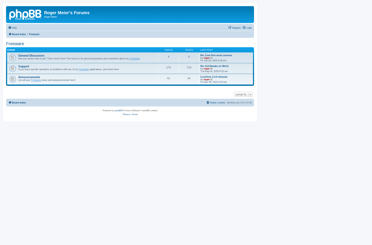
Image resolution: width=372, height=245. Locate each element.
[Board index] (25, 14)
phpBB (118, 110)
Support (23, 66)
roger (207, 58)
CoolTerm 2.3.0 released (213, 77)
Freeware (15, 43)
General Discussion (31, 55)
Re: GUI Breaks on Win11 (214, 66)
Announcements (29, 77)
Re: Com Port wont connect (216, 55)
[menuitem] (12, 27)
